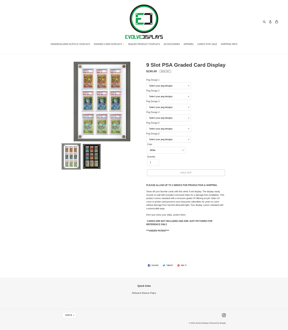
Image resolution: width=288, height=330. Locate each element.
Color (149, 144)
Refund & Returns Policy (144, 293)
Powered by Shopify (217, 323)
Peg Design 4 (152, 112)
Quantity (151, 156)
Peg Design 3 (152, 101)
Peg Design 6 (152, 133)
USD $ (68, 315)
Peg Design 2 (152, 90)
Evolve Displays (202, 323)
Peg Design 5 (152, 123)
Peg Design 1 (152, 80)
